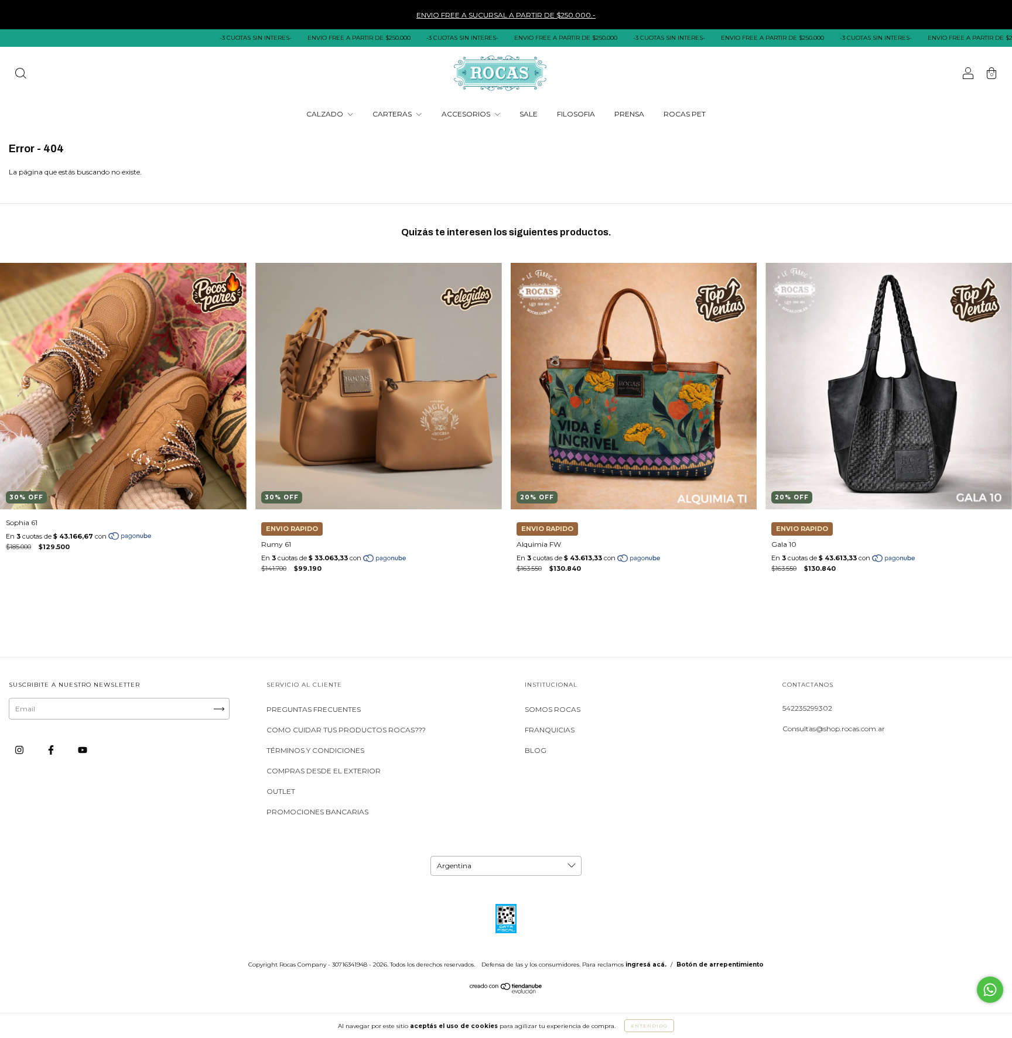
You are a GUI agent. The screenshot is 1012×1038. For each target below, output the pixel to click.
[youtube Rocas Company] (82, 750)
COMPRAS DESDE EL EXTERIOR (323, 770)
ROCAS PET (685, 113)
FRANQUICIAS (550, 729)
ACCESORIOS (467, 113)
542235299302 (807, 708)
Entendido (649, 1026)
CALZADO (325, 113)
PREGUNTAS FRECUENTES (313, 709)
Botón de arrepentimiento (720, 964)
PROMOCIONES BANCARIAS (317, 811)
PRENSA (629, 113)
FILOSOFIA (576, 113)
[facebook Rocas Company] (51, 750)
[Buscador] (20, 74)
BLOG (535, 750)
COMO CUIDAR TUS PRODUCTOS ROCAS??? (346, 729)
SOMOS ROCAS (552, 709)
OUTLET (280, 791)
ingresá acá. (645, 964)
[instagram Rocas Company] (20, 750)
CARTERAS (392, 113)
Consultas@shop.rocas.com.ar (833, 728)
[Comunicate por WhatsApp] (990, 990)
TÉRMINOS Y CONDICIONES (315, 750)
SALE (528, 113)
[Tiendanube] (506, 990)
